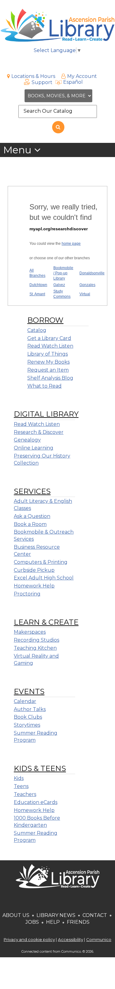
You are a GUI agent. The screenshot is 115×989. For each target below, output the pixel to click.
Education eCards (35, 802)
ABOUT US (15, 915)
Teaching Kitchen (35, 648)
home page (71, 243)
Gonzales (87, 285)
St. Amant (37, 294)
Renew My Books (48, 362)
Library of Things (47, 354)
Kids (19, 778)
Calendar (25, 701)
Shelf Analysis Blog (50, 378)
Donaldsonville (92, 273)
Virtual (84, 294)
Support (42, 82)
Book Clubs (28, 717)
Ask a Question (32, 516)
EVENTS (29, 691)
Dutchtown (38, 285)
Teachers (25, 794)
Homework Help (34, 586)
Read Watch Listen (50, 346)
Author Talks (30, 709)
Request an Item (48, 370)
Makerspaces (30, 632)
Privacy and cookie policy (29, 939)
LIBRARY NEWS (55, 915)
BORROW (45, 320)
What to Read (44, 386)
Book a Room (30, 524)
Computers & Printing (40, 562)
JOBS (32, 922)
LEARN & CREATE (46, 622)
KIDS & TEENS (40, 768)
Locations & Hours (33, 76)
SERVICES (32, 491)
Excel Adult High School (44, 578)
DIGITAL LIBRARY (46, 414)
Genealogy (27, 440)
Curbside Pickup (34, 570)
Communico (98, 939)
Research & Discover (38, 432)
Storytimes (27, 725)
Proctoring (27, 594)
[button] (22, 150)
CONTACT (94, 915)
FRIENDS (78, 922)
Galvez (59, 285)
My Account (82, 76)
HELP (53, 922)
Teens (21, 786)
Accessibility (70, 939)
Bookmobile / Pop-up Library (63, 273)
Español (73, 82)
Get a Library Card (49, 338)
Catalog (36, 330)
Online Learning (33, 448)
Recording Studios (36, 640)
